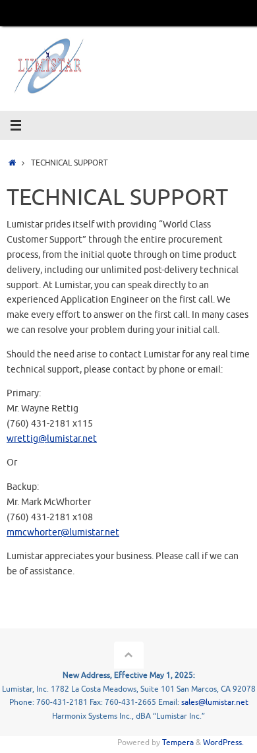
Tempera (178, 742)
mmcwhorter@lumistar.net (63, 532)
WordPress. (223, 742)
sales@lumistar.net (214, 702)
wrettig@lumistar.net (52, 438)
